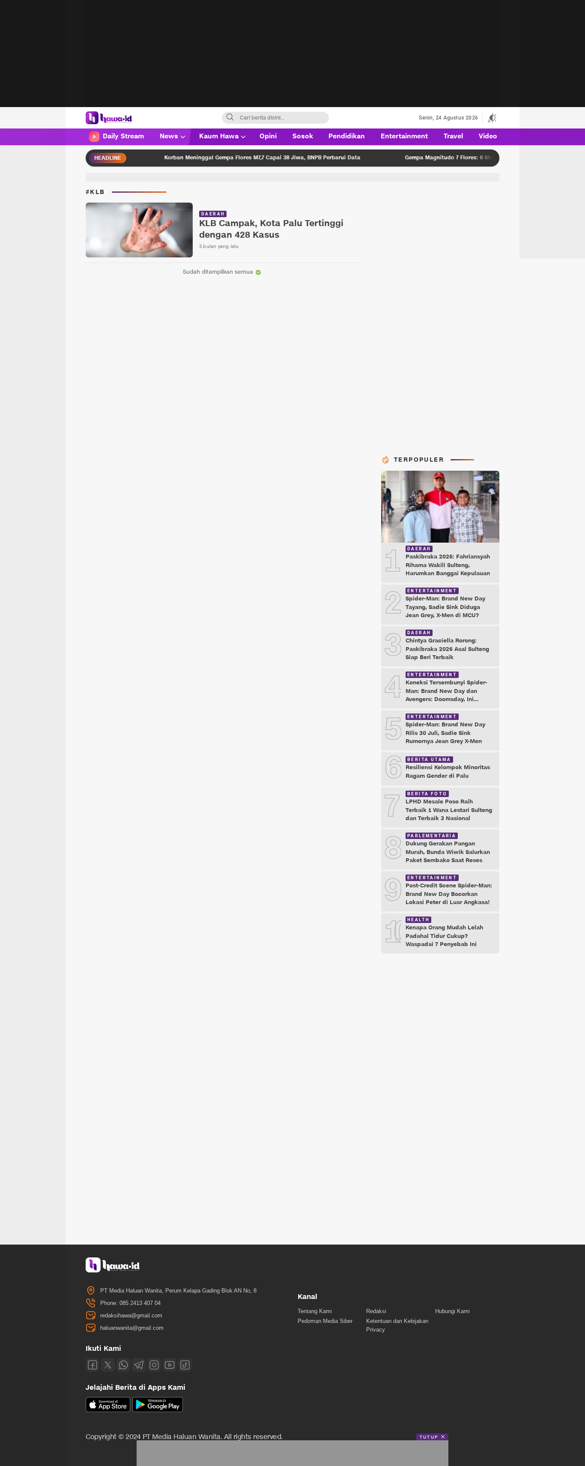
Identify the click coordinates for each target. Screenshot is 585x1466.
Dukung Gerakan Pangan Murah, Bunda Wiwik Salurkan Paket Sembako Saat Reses (448, 852)
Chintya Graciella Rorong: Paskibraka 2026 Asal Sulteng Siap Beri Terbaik (447, 649)
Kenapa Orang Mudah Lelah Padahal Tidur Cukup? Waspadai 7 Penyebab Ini (444, 936)
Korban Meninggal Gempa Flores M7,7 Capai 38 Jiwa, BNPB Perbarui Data (230, 157)
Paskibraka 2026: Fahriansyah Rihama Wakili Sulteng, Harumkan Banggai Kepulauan (448, 565)
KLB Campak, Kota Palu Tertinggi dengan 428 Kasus (271, 229)
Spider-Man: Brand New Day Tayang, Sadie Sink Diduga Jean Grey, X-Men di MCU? (445, 607)
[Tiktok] (185, 1365)
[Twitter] (108, 1365)
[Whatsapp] (123, 1365)
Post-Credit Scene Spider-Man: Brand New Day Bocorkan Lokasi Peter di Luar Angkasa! (449, 894)
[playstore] (157, 1410)
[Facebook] (92, 1365)
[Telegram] (139, 1365)
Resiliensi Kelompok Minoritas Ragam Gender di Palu (448, 772)
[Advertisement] (292, 60)
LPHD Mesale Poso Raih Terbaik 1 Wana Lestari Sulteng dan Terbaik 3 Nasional (449, 810)
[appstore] (108, 1410)
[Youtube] (169, 1365)
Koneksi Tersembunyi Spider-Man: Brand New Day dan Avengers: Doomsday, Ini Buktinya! (446, 695)
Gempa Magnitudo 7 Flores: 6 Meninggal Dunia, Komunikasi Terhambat (468, 157)
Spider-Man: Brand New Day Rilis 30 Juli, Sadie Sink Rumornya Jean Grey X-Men (445, 733)
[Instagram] (154, 1365)
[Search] (230, 117)
